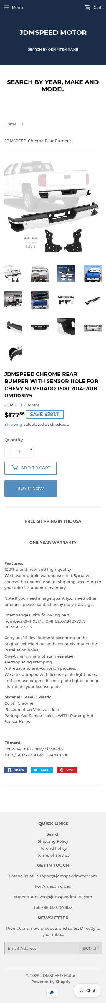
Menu (17, 7)
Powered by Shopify (50, 981)
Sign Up (90, 948)
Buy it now (30, 488)
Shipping (13, 424)
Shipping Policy (53, 841)
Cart (97, 7)
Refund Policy (53, 848)
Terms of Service (53, 855)
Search (53, 834)
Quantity (13, 440)
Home (10, 124)
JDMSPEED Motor (53, 32)
